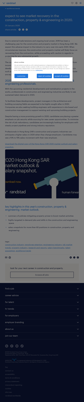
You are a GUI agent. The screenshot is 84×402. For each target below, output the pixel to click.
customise (21, 76)
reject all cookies (44, 76)
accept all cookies (62, 76)
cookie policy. (39, 70)
